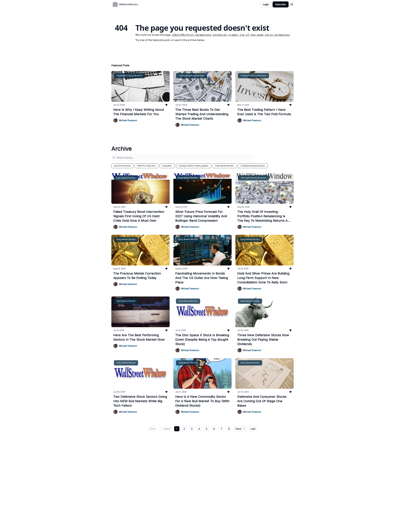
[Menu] (292, 4)
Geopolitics (167, 165)
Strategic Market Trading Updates (194, 165)
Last (252, 428)
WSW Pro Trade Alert (146, 165)
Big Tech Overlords (122, 165)
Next (238, 428)
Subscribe (280, 4)
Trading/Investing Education (252, 165)
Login (266, 4)
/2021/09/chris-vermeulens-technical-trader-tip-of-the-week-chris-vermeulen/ (231, 34)
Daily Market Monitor (224, 165)
